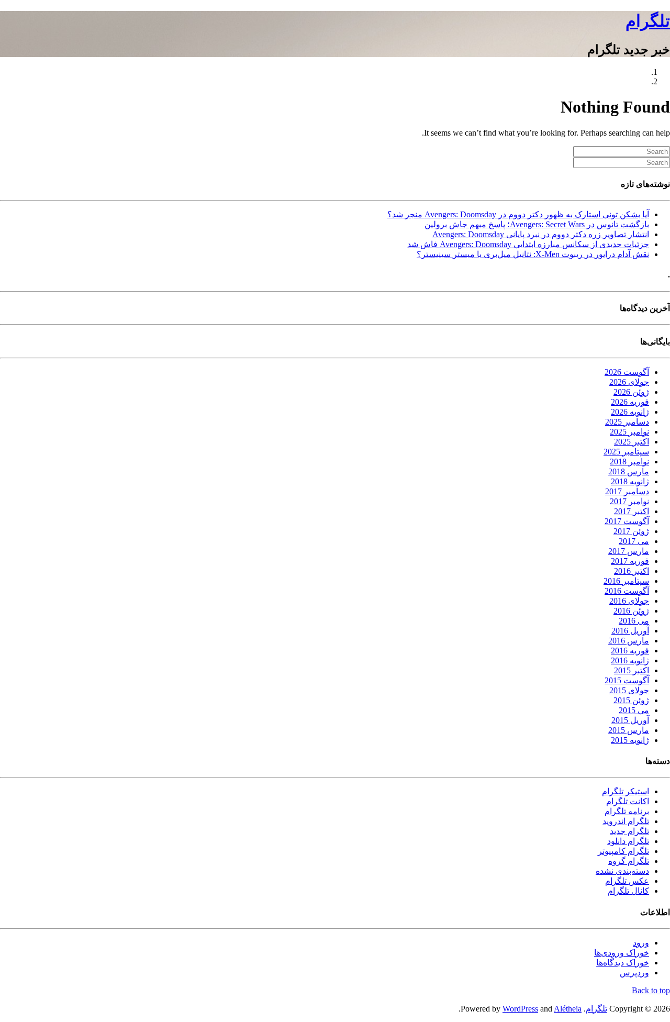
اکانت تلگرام (627, 801)
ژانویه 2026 (630, 411)
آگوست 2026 (627, 372)
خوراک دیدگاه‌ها (622, 962)
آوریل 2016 (630, 630)
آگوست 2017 (627, 521)
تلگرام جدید (629, 831)
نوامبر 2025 (629, 431)
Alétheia (568, 1008)
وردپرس (634, 972)
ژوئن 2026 (631, 391)
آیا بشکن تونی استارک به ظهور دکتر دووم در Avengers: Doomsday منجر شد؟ (518, 214)
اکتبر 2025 (631, 441)
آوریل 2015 (630, 720)
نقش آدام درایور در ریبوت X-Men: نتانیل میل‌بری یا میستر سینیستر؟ (533, 254)
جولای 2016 (629, 600)
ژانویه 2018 (630, 481)
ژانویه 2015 (630, 740)
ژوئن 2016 (631, 610)
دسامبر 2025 (627, 421)
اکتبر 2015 (631, 670)
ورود (641, 942)
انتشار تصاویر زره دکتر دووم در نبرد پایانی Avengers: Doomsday (540, 234)
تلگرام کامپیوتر (623, 851)
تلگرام (648, 21)
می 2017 (634, 541)
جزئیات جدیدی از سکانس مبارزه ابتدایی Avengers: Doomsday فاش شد (528, 244)
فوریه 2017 (630, 561)
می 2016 (634, 620)
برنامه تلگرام (627, 811)
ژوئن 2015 (631, 700)
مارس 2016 (628, 640)
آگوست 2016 (627, 590)
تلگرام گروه (628, 861)
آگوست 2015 (627, 680)
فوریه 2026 (630, 401)
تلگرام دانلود (628, 841)
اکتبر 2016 (631, 570)
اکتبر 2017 (631, 511)
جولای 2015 (629, 690)
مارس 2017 (628, 551)
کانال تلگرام (628, 890)
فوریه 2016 (630, 650)
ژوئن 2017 (631, 531)
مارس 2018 (628, 471)
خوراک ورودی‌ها (621, 952)
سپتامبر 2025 (626, 451)
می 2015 (634, 710)
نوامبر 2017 (629, 501)
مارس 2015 (628, 730)
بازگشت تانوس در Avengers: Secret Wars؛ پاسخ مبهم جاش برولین (537, 224)
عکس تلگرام (627, 880)
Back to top (651, 990)
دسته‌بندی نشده (622, 871)
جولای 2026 (629, 381)
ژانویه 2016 (630, 660)
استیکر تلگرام (625, 791)
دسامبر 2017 (627, 491)
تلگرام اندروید (625, 821)
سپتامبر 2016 (626, 580)
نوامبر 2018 (629, 461)
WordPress (520, 1008)
